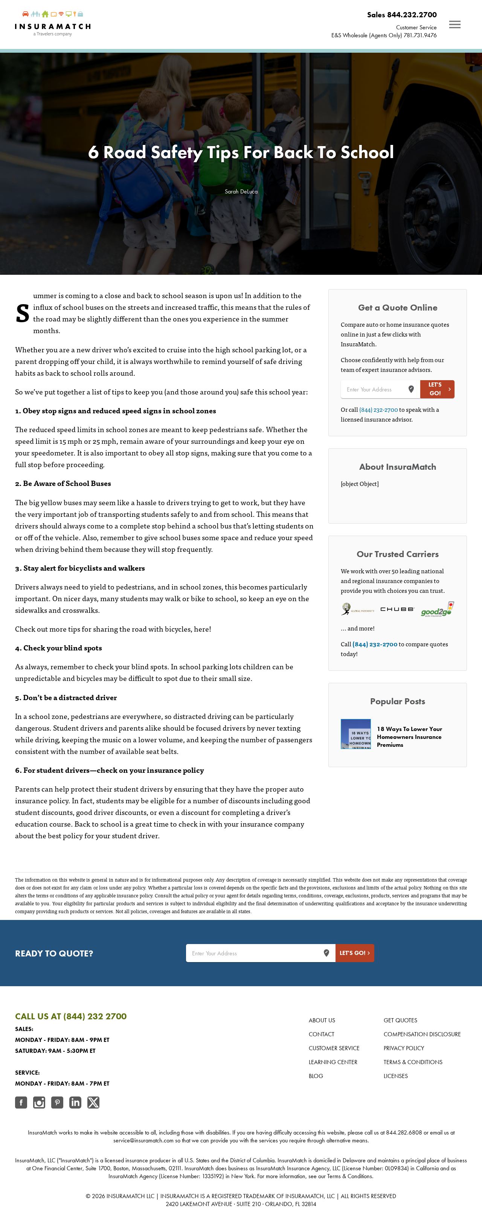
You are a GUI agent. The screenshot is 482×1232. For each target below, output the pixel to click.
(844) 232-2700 (378, 409)
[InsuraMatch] (52, 24)
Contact (321, 1034)
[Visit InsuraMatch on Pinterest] (57, 1103)
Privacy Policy (404, 1048)
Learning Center (333, 1062)
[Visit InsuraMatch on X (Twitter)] (93, 1103)
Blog (316, 1076)
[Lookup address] (411, 389)
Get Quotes (400, 1020)
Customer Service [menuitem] (416, 27)
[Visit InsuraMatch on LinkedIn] (75, 1103)
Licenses (396, 1076)
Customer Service (334, 1048)
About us (322, 1020)
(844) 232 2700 (95, 1016)
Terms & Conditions (413, 1062)
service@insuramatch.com (143, 1140)
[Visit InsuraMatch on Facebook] (21, 1103)
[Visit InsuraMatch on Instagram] (39, 1103)
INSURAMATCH (126, 1196)
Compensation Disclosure (422, 1034)
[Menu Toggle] (455, 24)
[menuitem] (384, 15)
